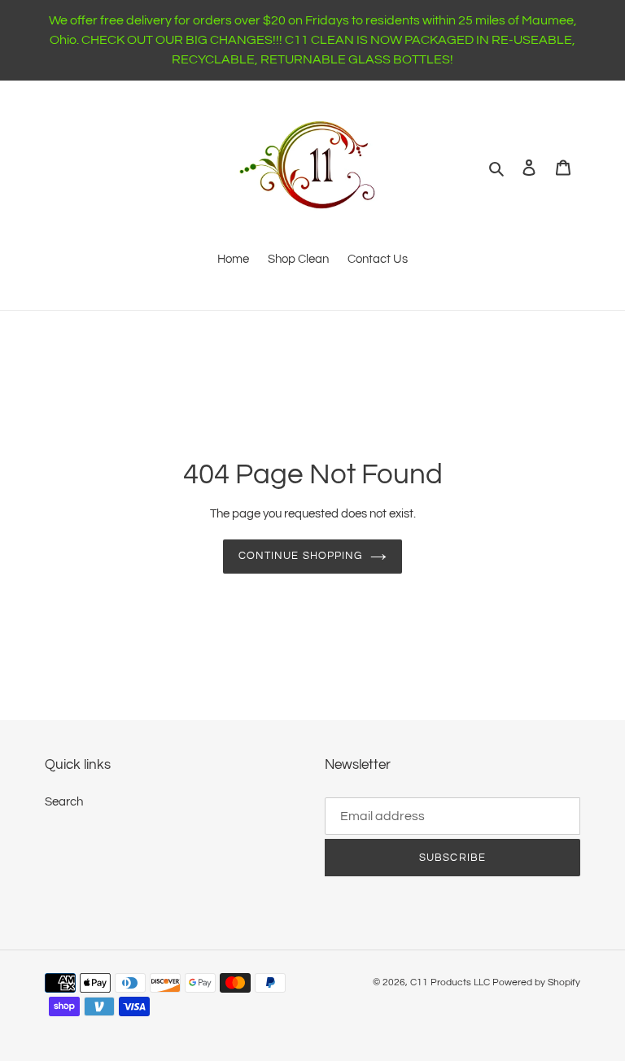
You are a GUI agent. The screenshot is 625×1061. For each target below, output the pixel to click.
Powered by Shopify (536, 982)
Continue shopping (300, 555)
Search (64, 802)
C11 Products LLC (450, 982)
